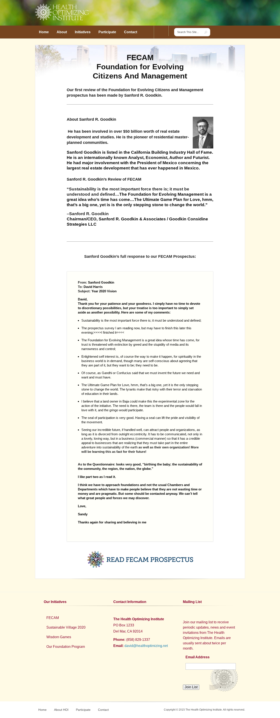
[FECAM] (140, 559)
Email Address (198, 657)
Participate (83, 709)
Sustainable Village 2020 (66, 627)
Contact (103, 709)
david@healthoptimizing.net (146, 646)
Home (42, 709)
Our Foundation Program (65, 646)
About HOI (61, 709)
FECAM (52, 618)
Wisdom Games (58, 637)
